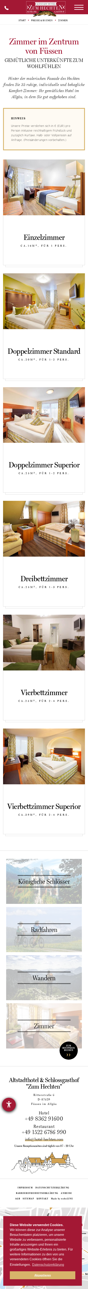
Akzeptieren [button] (42, 1275)
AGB (17, 1198)
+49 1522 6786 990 (44, 1132)
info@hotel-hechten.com (44, 1139)
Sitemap (28, 1198)
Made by (62, 1198)
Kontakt (43, 1198)
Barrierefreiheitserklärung (37, 1193)
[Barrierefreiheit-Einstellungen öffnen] (9, 1104)
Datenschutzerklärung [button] (48, 1264)
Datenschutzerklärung (52, 1187)
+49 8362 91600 (44, 1118)
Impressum (25, 1187)
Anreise (66, 1193)
